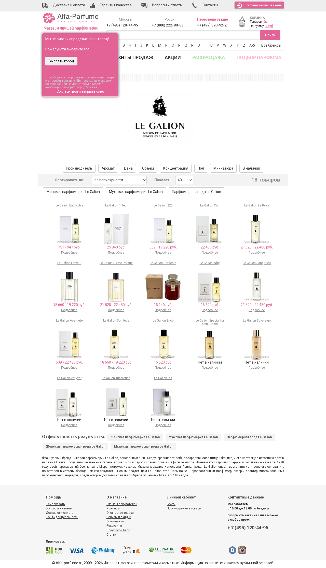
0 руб (269, 26)
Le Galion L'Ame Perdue (116, 263)
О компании (115, 521)
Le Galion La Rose (256, 205)
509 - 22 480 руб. (69, 362)
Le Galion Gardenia (163, 263)
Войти (171, 504)
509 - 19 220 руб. (163, 247)
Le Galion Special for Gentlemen (210, 322)
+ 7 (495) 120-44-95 (247, 527)
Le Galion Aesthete (69, 320)
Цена (128, 168)
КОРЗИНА (257, 18)
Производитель (79, 168)
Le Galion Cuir (210, 205)
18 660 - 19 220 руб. (69, 305)
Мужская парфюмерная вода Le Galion (143, 446)
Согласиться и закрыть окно (80, 91)
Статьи (111, 534)
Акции (173, 57)
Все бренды (271, 45)
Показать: (163, 180)
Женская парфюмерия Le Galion (73, 192)
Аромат (108, 168)
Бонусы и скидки (118, 517)
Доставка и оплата (59, 513)
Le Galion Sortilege (116, 320)
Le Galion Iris (163, 378)
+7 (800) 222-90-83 (167, 25)
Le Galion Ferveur (69, 263)
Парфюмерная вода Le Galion (196, 192)
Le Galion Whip (210, 263)
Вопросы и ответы (59, 508)
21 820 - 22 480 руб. (257, 247)
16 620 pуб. (210, 305)
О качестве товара (120, 513)
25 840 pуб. (116, 247)
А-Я (252, 45)
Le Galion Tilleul (116, 205)
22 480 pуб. (210, 247)
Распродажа (208, 57)
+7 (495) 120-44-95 (122, 25)
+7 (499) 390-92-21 (213, 25)
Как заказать (55, 504)
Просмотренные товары (184, 508)
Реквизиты (114, 526)
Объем (148, 168)
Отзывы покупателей (121, 504)
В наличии (251, 168)
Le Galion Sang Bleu (257, 263)
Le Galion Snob (163, 320)
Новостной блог (118, 530)
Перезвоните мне (212, 19)
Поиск (270, 35)
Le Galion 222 (163, 205)
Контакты (113, 508)
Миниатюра (223, 168)
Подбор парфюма (259, 57)
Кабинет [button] (264, 5)
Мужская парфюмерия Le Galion (136, 192)
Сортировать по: (69, 180)
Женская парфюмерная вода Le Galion (75, 446)
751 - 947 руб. (69, 247)
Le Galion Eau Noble (69, 205)
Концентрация (175, 168)
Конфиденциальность (62, 517)
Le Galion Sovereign (257, 320)
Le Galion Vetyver (69, 378)
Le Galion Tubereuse (116, 378)
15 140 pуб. (163, 305)
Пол (201, 168)
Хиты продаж (135, 57)
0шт (266, 21)
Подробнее (69, 252)
